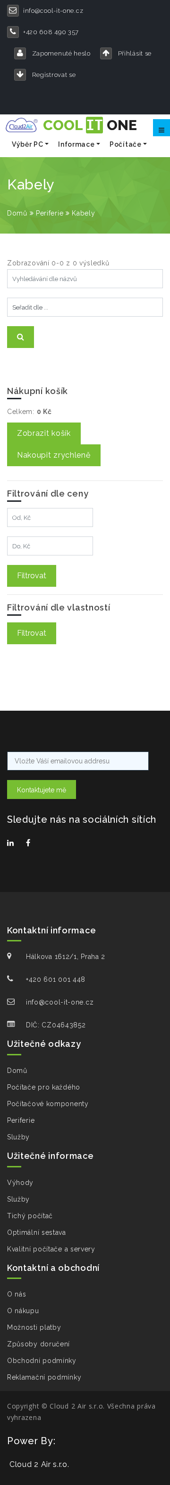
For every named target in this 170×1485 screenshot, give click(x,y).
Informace (76, 144)
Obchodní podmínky (41, 1360)
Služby (18, 1137)
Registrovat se (53, 74)
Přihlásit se (134, 53)
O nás (16, 1294)
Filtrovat (31, 575)
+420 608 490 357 (51, 32)
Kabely (83, 213)
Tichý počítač (30, 1216)
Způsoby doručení (38, 1344)
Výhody (20, 1182)
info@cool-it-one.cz (53, 10)
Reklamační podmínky (44, 1377)
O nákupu (23, 1311)
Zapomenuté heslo (60, 53)
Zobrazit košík (44, 433)
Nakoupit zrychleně (54, 455)
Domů (17, 213)
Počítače (126, 144)
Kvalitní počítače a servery (51, 1249)
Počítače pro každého (43, 1087)
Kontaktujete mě (41, 790)
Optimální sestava (36, 1232)
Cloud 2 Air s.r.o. (39, 1464)
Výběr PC (27, 144)
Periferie (49, 213)
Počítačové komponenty (48, 1104)
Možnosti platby (34, 1327)
